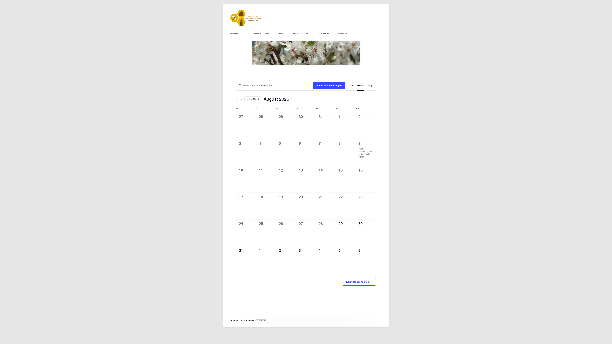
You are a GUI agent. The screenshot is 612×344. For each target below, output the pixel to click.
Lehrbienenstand (260, 33)
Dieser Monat (253, 98)
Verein (281, 33)
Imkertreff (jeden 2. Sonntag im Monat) (365, 154)
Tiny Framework (247, 320)
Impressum (342, 33)
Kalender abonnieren (357, 281)
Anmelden (261, 320)
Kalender (324, 33)
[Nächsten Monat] (241, 99)
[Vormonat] (237, 99)
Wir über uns (235, 33)
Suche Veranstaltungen (329, 85)
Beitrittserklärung (302, 33)
